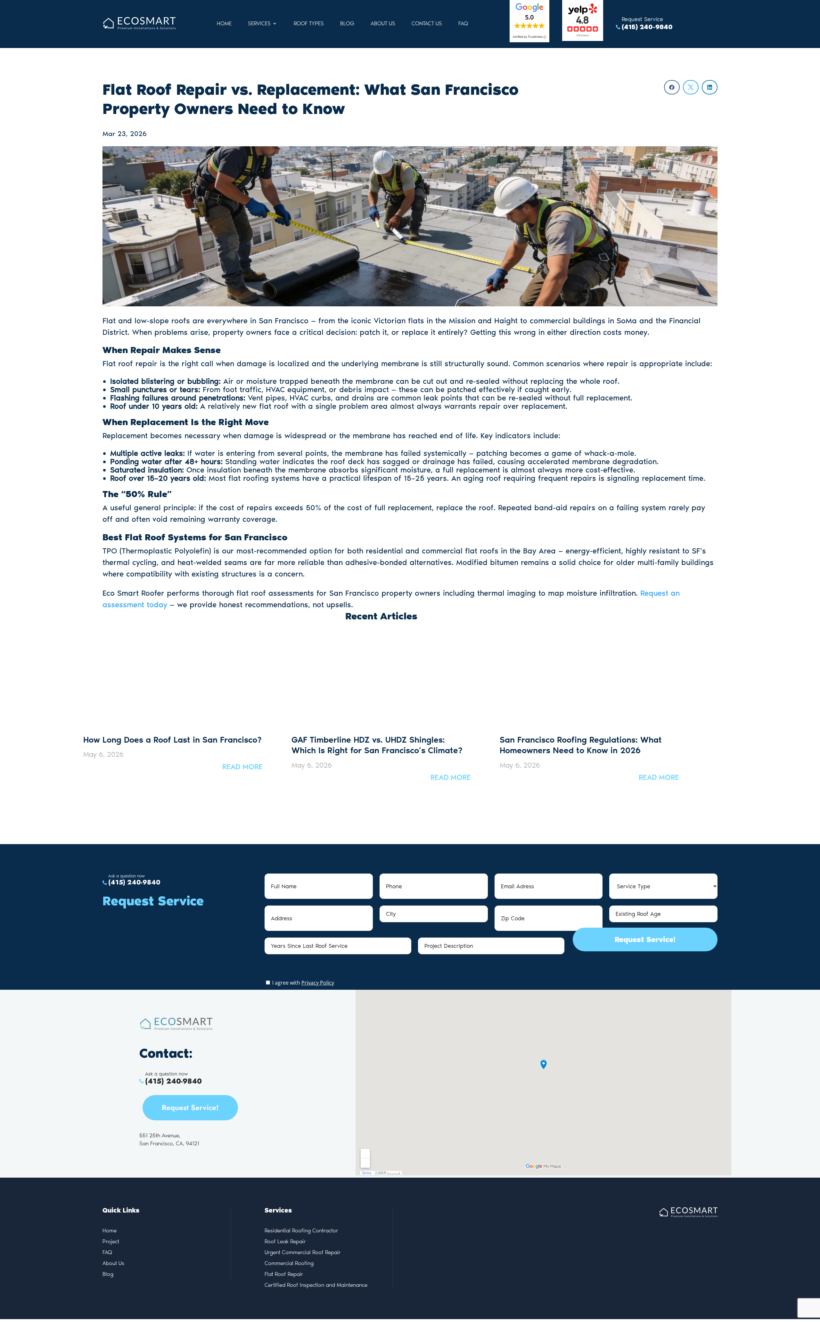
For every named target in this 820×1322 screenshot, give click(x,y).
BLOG (347, 24)
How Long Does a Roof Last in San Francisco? (172, 740)
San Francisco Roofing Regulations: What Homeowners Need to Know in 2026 (581, 745)
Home (224, 24)
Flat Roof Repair (284, 1274)
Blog (107, 1274)
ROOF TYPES (309, 24)
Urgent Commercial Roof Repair (303, 1252)
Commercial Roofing (289, 1263)
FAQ (463, 24)
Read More (242, 767)
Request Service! (645, 939)
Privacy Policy (317, 982)
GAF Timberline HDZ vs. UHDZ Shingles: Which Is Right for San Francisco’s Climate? (377, 745)
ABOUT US (383, 24)
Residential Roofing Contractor (301, 1230)
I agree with (302, 982)
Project (110, 1241)
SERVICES (259, 24)
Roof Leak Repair (285, 1241)
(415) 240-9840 (647, 27)
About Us (113, 1263)
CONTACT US (427, 24)
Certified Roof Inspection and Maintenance (316, 1285)
